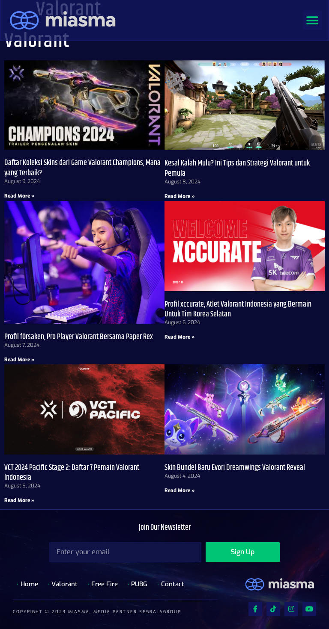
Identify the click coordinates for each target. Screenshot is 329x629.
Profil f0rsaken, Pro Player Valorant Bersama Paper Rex (78, 337)
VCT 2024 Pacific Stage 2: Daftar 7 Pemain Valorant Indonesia (71, 473)
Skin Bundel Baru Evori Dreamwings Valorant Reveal (234, 468)
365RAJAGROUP (160, 611)
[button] (312, 20)
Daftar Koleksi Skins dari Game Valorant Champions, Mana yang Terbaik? (82, 168)
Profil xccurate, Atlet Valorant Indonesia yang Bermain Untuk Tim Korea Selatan (237, 309)
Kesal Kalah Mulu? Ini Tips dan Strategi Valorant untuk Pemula (237, 168)
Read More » (19, 195)
